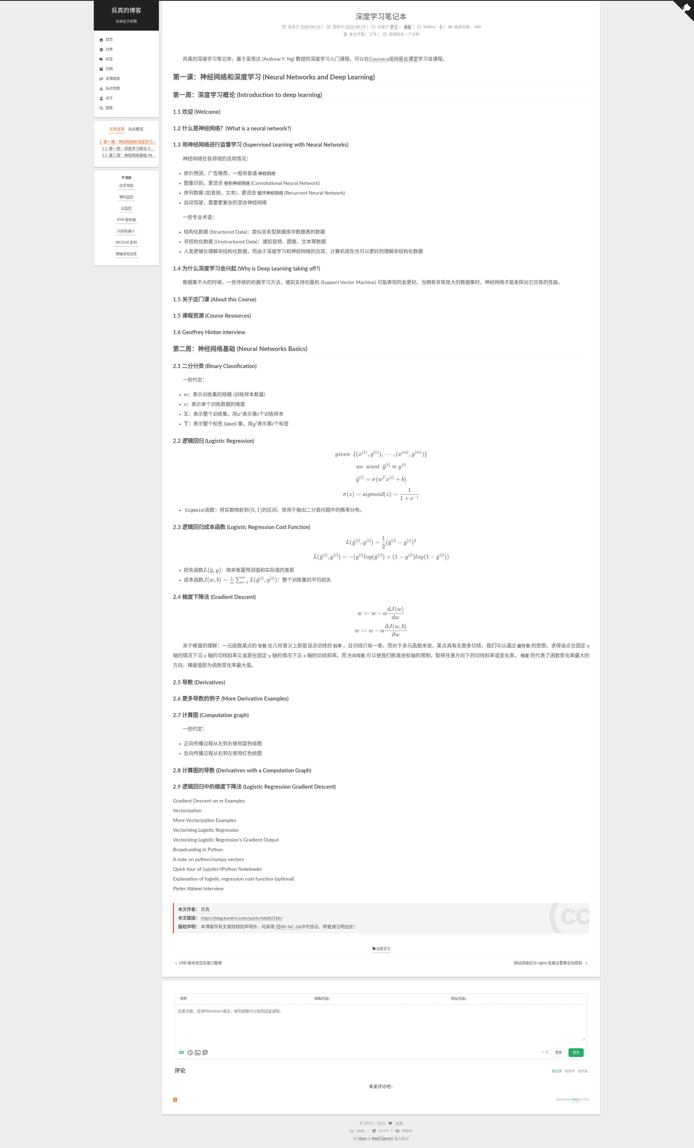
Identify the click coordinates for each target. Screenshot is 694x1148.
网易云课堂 (406, 59)
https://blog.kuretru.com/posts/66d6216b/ (241, 918)
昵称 (183, 998)
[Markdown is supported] (182, 1052)
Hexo (362, 1139)
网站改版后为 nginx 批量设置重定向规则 (548, 963)
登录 (558, 1052)
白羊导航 (126, 186)
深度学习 (383, 949)
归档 (109, 69)
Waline (576, 1099)
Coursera (379, 59)
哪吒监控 (126, 197)
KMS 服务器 (126, 220)
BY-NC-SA (291, 927)
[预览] (205, 1052)
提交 (576, 1052)
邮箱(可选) (321, 998)
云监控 (126, 208)
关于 (109, 98)
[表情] (190, 1052)
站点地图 (113, 88)
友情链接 (113, 78)
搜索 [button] (109, 108)
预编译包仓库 (126, 254)
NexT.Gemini (382, 1139)
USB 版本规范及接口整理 (200, 963)
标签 (109, 59)
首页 (109, 39)
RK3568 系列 (126, 242)
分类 (109, 49)
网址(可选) (458, 998)
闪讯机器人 (126, 231)
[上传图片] (197, 1052)
